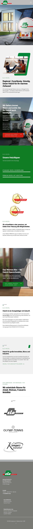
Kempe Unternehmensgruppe (10, 510)
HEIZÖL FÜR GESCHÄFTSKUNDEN (13, 364)
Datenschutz (19, 521)
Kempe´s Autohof (8, 512)
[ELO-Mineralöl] (6, 2)
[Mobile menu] (30, 2)
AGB (24, 521)
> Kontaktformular (7, 493)
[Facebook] (16, 523)
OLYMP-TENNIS (7, 514)
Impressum (13, 521)
